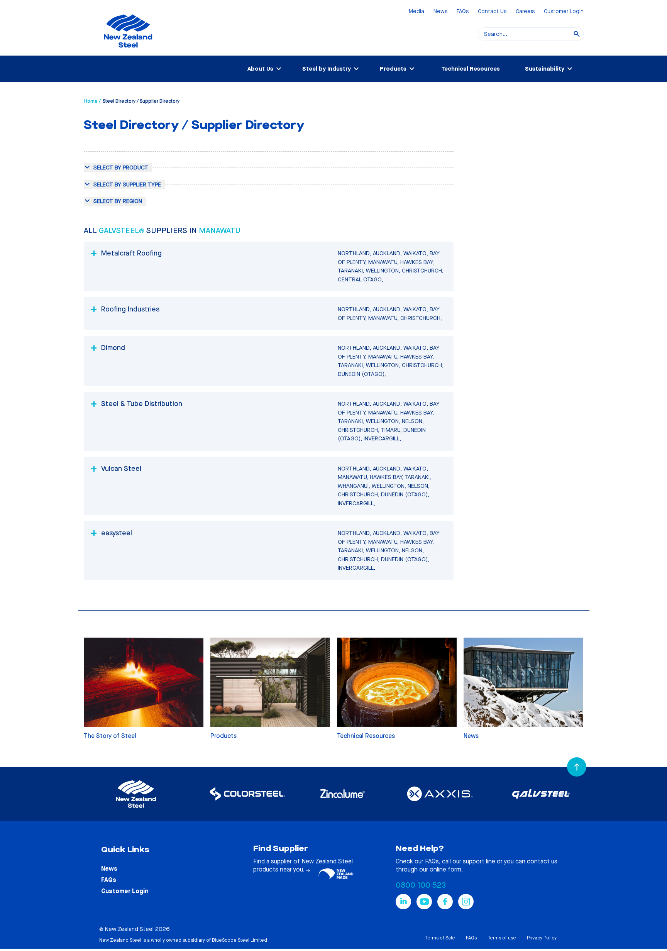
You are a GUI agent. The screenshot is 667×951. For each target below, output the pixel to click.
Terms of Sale (440, 938)
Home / (92, 101)
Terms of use (502, 938)
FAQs (463, 11)
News (440, 11)
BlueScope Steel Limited (239, 940)
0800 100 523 (421, 885)
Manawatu (219, 230)
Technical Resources (470, 69)
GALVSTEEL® (122, 230)
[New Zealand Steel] (128, 52)
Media (416, 11)
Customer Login (564, 11)
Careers (525, 11)
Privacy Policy (542, 938)
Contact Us (492, 11)
